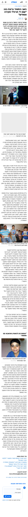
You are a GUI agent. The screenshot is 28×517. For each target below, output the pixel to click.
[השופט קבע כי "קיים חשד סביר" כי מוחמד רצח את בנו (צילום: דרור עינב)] (14, 97)
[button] (21, 2)
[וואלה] (14, 2)
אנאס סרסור (24, 477)
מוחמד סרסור (17, 477)
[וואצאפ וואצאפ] (5, 2)
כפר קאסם (11, 477)
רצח (7, 477)
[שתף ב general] (2, 2)
